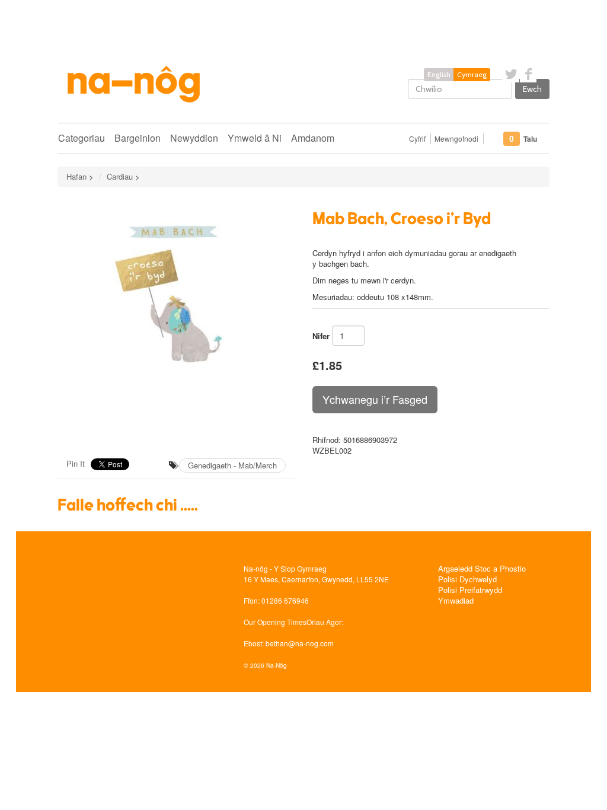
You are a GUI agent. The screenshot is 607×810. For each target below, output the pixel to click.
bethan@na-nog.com (300, 643)
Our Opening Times (275, 622)
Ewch (532, 89)
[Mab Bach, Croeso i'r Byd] (176, 321)
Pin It (75, 463)
